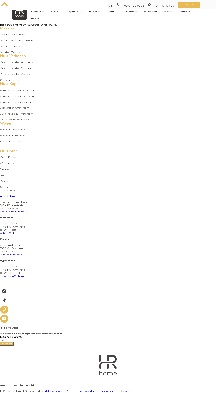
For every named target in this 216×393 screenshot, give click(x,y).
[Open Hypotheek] (81, 12)
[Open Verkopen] (43, 12)
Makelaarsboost (54, 391)
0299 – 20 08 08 (134, 6)
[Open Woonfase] (136, 12)
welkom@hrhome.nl (11, 233)
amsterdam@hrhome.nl (14, 211)
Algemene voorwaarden (80, 391)
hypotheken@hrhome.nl (14, 276)
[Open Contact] (189, 12)
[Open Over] (171, 12)
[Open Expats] (115, 12)
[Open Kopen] (59, 12)
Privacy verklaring (107, 391)
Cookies (124, 391)
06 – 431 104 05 (165, 6)
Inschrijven (6, 344)
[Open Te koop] (99, 12)
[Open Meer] (38, 18)
